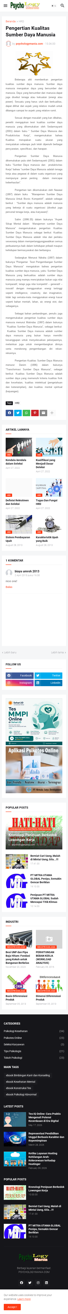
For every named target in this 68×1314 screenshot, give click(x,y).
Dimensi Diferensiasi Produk (48, 998)
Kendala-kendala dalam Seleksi (16, 462)
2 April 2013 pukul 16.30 (27, 575)
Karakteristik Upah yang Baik (47, 539)
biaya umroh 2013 (27, 571)
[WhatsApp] (26, 413)
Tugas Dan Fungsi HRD (46, 502)
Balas (9, 586)
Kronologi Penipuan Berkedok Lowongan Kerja (46, 1188)
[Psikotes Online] (34, 744)
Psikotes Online (34, 1037)
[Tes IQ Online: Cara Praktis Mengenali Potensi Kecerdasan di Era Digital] (15, 1119)
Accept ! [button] (12, 1307)
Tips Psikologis (34, 1051)
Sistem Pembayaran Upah (18, 539)
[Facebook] (9, 413)
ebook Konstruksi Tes (18, 1088)
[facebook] (21, 1283)
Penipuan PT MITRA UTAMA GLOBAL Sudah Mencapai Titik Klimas (44, 898)
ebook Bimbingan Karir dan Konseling (28, 1075)
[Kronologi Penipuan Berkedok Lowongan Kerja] (15, 1192)
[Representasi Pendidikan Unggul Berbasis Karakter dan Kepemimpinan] (15, 1139)
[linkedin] (46, 1283)
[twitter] (30, 1283)
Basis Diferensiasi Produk (16, 998)
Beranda (11, 21)
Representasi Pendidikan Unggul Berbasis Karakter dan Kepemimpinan (46, 1137)
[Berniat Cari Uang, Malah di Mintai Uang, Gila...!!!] (17, 861)
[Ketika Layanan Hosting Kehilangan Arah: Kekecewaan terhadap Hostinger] (15, 1159)
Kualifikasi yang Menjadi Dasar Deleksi (45, 464)
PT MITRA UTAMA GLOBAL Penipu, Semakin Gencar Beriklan (45, 879)
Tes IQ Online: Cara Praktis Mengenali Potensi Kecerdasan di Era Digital (45, 1117)
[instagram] (38, 1283)
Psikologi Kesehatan (34, 1031)
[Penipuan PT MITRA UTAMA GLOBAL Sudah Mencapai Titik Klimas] (17, 900)
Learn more (24, 1299)
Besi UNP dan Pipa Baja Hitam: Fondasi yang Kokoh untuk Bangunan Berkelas (18, 957)
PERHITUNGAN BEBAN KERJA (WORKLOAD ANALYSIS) (45, 957)
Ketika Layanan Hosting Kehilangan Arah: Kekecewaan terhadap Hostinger (43, 1159)
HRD (21, 21)
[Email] (43, 413)
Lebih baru (10, 652)
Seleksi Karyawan (34, 1044)
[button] (5, 6)
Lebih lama (57, 652)
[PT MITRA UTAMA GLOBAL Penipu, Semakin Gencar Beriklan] (17, 880)
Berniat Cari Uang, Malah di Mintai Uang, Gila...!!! (45, 857)
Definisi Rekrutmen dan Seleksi (17, 502)
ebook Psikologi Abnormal (21, 1094)
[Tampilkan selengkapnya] (52, 413)
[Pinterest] (35, 413)
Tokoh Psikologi (34, 1057)
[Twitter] (18, 413)
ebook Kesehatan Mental (20, 1081)
